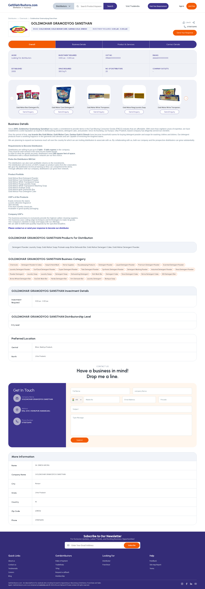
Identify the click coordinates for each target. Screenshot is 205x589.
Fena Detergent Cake (130, 274)
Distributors (61, 6)
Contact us (12, 565)
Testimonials (13, 568)
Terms (152, 568)
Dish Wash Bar (97, 274)
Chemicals (23, 18)
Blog (10, 576)
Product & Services (126, 44)
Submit (80, 440)
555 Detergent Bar (169, 274)
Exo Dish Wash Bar (40, 279)
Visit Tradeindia (133, 6)
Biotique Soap (110, 279)
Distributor (106, 561)
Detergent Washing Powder (137, 269)
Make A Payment (61, 561)
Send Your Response (185, 33)
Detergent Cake (112, 274)
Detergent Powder (105, 265)
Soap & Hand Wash (52, 265)
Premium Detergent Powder (148, 265)
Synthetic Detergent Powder (113, 269)
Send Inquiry (28, 112)
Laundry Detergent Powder (20, 269)
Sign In (181, 6)
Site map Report (155, 565)
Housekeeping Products (86, 265)
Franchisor (106, 565)
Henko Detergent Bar (59, 279)
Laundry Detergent (94, 279)
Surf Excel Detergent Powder (44, 269)
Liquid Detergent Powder (125, 265)
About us (11, 561)
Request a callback (62, 572)
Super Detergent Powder (68, 269)
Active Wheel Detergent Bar (20, 279)
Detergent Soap (61, 274)
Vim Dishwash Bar (77, 279)
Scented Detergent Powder (173, 265)
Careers (11, 572)
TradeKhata (59, 565)
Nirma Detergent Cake (149, 274)
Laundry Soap (32, 274)
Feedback (153, 561)
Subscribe (131, 545)
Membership (60, 576)
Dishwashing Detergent (80, 274)
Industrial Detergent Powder (161, 269)
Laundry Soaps (46, 274)
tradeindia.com (43, 585)
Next (186, 98)
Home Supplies (68, 265)
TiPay (57, 568)
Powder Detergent (17, 274)
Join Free (191, 6)
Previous (12, 98)
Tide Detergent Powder (90, 269)
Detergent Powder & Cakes (31, 265)
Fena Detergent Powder (185, 269)
